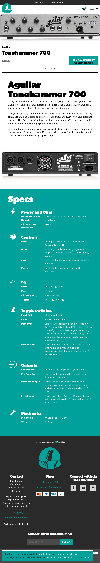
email (87, 557)
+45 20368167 (16, 512)
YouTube (62, 557)
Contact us (44, 554)
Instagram (72, 557)
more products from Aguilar (69, 554)
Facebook (52, 557)
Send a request (83, 61)
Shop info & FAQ (50, 481)
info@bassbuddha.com (16, 517)
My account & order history (50, 486)
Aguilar (6, 47)
